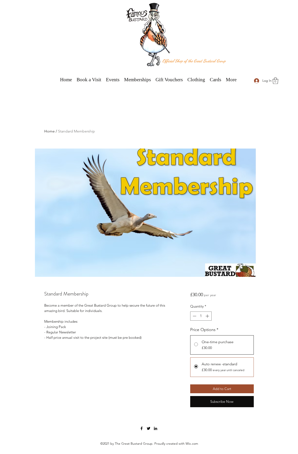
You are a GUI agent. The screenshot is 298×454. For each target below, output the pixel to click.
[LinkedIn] (155, 428)
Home (49, 131)
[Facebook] (141, 428)
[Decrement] (194, 316)
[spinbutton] (201, 316)
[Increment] (208, 316)
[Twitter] (148, 428)
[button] (275, 80)
